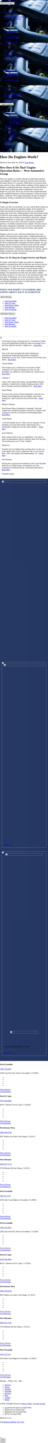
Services (8, 126)
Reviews (8, 145)
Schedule (8, 143)
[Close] (1, 1437)
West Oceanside (15, 124)
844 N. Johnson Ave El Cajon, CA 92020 (12, 37)
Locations (8, 113)
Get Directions (5, 1092)
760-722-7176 (10, 90)
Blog (11, 132)
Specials (8, 141)
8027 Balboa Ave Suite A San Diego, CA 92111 (14, 56)
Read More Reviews (7, 314)
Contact (12, 137)
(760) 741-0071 (10, 13)
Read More (38, 345)
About (7, 128)
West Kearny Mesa (16, 120)
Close (3, 1439)
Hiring (11, 139)
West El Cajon (14, 118)
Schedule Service (11, 23)
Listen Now (8, 1053)
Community (13, 134)
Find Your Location (7, 3)
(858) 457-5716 (10, 71)
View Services (5, 1089)
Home (2, 151)
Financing (8, 147)
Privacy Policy (27, 1404)
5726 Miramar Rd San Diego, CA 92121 (13, 76)
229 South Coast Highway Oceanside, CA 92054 (14, 95)
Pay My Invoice (39, 1404)
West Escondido (15, 115)
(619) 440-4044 (10, 32)
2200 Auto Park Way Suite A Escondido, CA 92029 (15, 18)
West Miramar (14, 122)
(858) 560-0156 (10, 51)
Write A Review (6, 297)
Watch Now (8, 845)
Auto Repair (29, 163)
